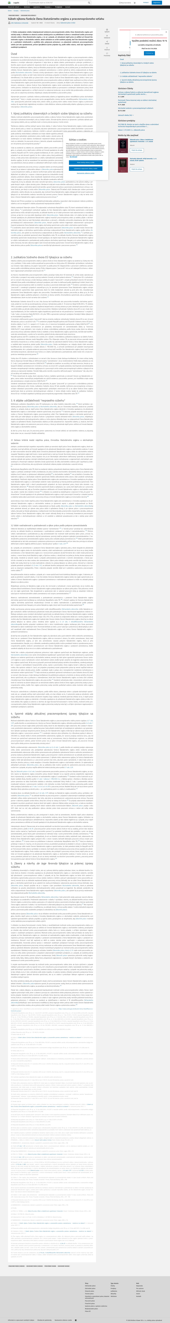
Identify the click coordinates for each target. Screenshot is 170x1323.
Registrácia (156, 2)
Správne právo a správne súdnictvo (96, 1306)
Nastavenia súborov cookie (85, 173)
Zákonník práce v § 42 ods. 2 (26, 771)
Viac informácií (73, 157)
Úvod (122, 59)
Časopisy (16, 10)
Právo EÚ (88, 1311)
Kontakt (138, 1296)
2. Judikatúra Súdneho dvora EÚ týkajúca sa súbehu (138, 73)
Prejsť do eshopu (137, 150)
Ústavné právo (89, 1291)
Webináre (114, 1296)
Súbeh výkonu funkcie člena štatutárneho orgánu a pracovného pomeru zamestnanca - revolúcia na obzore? (49, 1037)
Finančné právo (90, 1303)
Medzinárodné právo (91, 1309)
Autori (138, 1294)
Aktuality (113, 1294)
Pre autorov (140, 1288)
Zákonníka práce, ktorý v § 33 (63, 950)
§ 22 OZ (81, 1170)
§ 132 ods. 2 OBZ (21, 1164)
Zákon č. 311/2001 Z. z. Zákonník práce (131, 130)
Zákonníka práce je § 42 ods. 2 (49, 747)
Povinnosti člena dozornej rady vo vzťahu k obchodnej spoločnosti (137, 101)
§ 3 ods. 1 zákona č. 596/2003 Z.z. (48, 779)
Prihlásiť (145, 2)
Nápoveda (139, 1286)
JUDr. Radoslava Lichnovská (19, 23)
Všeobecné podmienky (44, 1320)
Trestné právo (89, 1294)
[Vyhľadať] (89, 3)
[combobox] (59, 3)
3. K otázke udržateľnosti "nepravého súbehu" (136, 76)
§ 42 (41, 787)
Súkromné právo (24, 10)
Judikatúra (114, 1291)
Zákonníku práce (26, 107)
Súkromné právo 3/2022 (67, 23)
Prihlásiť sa (149, 53)
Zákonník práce (77, 806)
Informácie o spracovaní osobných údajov (21, 1320)
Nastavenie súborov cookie (63, 1320)
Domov (10, 10)
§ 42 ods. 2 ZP (43, 793)
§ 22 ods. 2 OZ (37, 565)
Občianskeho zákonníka (70, 609)
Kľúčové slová (140, 1291)
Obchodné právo (90, 1288)
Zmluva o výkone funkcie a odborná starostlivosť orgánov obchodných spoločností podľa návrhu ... (138, 93)
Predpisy (113, 1288)
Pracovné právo (90, 1301)
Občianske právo (90, 1286)
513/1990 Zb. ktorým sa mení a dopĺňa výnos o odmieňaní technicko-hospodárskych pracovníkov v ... (138, 125)
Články (113, 1286)
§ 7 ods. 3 (35, 787)
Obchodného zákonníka (23, 73)
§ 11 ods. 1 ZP (21, 1146)
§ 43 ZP (46, 787)
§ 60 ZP (30, 829)
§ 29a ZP (62, 1243)
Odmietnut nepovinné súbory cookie (85, 168)
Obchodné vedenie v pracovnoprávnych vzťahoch (135, 108)
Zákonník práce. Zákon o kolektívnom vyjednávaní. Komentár (45, 1154)
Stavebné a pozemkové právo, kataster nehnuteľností (97, 1297)
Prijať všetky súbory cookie (85, 162)
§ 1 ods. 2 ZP (61, 544)
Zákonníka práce (59, 182)
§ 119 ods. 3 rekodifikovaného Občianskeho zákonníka (54, 1252)
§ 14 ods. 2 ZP (67, 1170)
